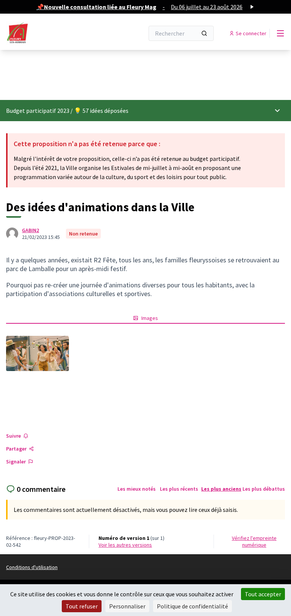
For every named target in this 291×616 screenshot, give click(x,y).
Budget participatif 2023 (37, 110)
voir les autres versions (125, 544)
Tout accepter (263, 594)
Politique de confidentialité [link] (192, 606)
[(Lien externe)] (37, 353)
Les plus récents (179, 488)
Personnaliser (127, 606)
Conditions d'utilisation (32, 567)
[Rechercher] (204, 33)
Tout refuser (82, 606)
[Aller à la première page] (56, 33)
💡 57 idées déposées (101, 110)
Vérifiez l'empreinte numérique (254, 541)
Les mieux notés (136, 488)
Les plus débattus (263, 488)
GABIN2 (30, 230)
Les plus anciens (221, 488)
